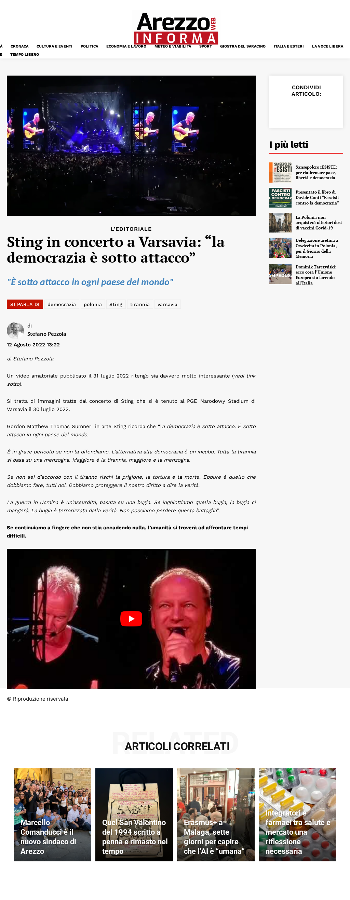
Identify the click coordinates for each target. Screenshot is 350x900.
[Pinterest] (314, 110)
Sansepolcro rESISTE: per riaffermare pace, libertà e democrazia (316, 172)
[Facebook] (283, 110)
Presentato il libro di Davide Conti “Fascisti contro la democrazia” (317, 197)
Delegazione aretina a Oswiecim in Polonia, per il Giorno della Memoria (317, 248)
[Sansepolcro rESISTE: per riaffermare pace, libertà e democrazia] (280, 172)
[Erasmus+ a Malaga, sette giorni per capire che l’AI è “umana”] (216, 814)
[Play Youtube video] (131, 619)
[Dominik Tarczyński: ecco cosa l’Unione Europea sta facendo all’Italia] (280, 274)
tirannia (140, 304)
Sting (116, 304)
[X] (299, 110)
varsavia (168, 304)
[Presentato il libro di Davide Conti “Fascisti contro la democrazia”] (280, 198)
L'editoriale (131, 229)
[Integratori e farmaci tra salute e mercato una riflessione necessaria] (297, 814)
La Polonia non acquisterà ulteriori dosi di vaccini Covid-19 (319, 222)
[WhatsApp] (330, 110)
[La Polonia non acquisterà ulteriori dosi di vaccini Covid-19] (280, 223)
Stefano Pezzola (46, 333)
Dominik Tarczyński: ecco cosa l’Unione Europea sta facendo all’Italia (316, 275)
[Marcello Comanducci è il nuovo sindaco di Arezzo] (52, 814)
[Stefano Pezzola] (17, 330)
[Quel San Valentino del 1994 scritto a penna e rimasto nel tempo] (134, 814)
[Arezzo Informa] (176, 28)
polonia (93, 304)
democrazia (62, 304)
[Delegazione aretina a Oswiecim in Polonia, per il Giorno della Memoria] (280, 247)
